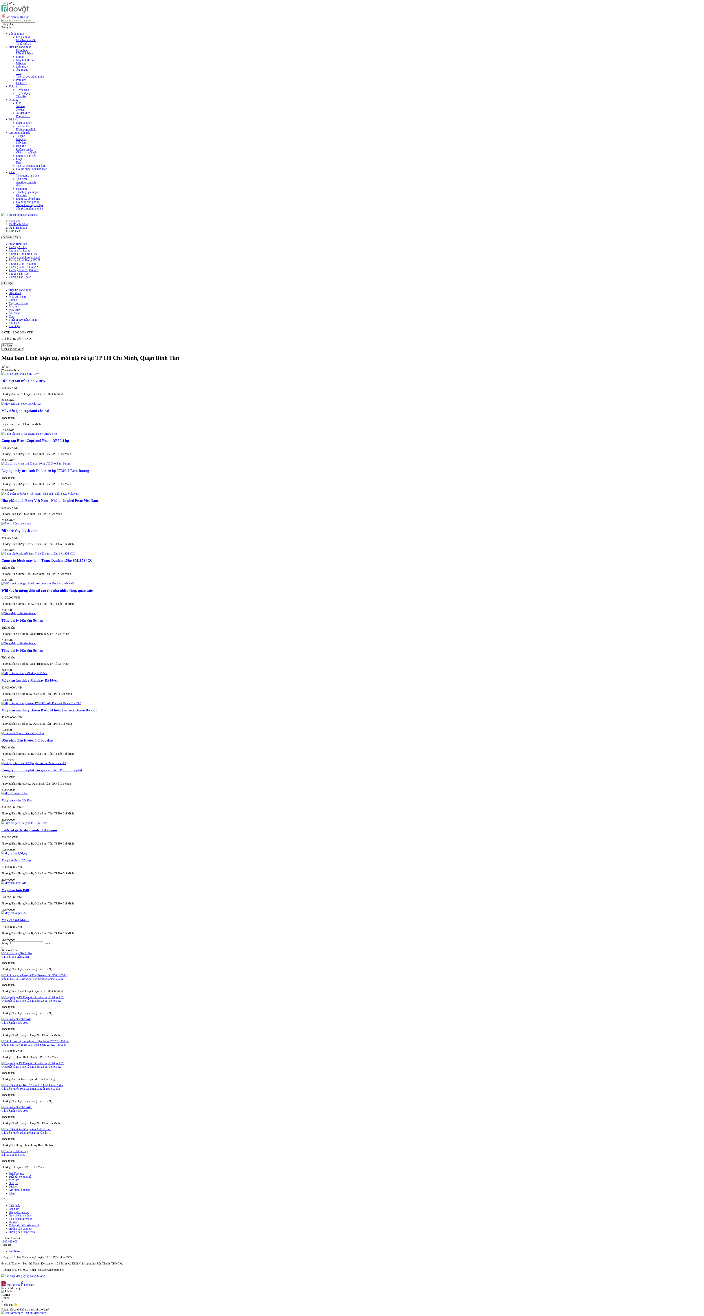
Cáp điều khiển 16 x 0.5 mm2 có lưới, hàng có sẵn (30, 1088)
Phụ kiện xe (23, 116)
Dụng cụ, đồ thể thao (28, 198)
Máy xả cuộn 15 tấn (16, 800)
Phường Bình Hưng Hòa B (24, 260)
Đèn (18, 162)
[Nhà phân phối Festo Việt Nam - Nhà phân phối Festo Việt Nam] (40, 493)
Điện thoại (22, 50)
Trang (5, 943)
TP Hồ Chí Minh (18, 224)
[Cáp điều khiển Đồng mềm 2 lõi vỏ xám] (26, 1129)
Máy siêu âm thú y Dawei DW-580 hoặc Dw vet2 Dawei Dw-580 (49, 710)
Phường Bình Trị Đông (22, 263)
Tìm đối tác (22, 126)
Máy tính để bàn (25, 60)
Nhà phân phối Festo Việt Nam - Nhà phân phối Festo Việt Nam (50, 500)
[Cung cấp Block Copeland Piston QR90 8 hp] (29, 433)
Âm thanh (22, 69)
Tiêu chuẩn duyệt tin (20, 1218)
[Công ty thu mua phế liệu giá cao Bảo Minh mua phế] (33, 763)
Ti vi (18, 73)
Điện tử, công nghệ (20, 289)
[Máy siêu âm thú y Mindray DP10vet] (24, 673)
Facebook (14, 1251)
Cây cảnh (21, 195)
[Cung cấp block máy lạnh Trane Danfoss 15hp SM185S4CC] (38, 553)
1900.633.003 (9, 1241)
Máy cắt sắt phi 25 (15, 920)
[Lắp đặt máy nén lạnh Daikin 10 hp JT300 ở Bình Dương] (36, 463)
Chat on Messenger (34, 1312)
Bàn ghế (21, 145)
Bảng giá (14, 1208)
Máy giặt (21, 139)
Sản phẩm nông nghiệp (29, 208)
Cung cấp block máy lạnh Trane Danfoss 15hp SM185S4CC (47, 560)
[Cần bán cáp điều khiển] (16, 953)
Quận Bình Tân (18, 227)
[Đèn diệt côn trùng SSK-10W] (20, 373)
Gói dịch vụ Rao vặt (17, 17)
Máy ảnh (21, 63)
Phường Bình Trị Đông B (23, 270)
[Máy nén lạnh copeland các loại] (21, 403)
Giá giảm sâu (23, 36)
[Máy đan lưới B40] (13, 882)
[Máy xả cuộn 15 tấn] (14, 793)
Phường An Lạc (18, 247)
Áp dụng (7, 345)
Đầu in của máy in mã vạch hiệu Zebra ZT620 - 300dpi (33, 1044)
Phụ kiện (21, 79)
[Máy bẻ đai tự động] (14, 853)
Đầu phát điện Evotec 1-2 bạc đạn (27, 740)
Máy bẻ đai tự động (16, 860)
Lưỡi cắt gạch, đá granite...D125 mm (29, 830)
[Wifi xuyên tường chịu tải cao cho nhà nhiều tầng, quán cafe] (37, 583)
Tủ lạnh (20, 135)
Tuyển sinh (22, 89)
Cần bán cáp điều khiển (15, 956)
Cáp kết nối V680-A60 (14, 1022)
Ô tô (18, 102)
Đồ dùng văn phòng (27, 201)
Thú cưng (21, 178)
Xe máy (20, 106)
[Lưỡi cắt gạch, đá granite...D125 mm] (24, 823)
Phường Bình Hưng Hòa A (24, 257)
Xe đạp (20, 109)
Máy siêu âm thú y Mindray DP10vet (29, 680)
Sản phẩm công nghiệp (29, 205)
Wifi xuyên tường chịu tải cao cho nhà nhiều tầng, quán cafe (47, 590)
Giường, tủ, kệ (24, 149)
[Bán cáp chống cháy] (14, 1151)
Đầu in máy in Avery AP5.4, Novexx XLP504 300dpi (32, 978)
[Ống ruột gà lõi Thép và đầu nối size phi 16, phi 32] (32, 997)
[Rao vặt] (15, 12)
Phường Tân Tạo (19, 273)
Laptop (20, 56)
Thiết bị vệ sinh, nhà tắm (30, 165)
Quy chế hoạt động (20, 1215)
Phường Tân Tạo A (20, 276)
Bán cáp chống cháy (13, 1154)
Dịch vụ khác (24, 122)
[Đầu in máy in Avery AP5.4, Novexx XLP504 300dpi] (34, 975)
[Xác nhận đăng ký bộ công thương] (23, 1276)
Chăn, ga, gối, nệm (27, 152)
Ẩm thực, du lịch (26, 182)
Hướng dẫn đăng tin (20, 1228)
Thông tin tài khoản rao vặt (24, 1225)
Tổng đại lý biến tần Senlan (22, 620)
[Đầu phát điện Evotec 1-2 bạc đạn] (22, 733)
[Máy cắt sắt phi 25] (13, 913)
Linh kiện (21, 83)
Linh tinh (21, 188)
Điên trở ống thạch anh (19, 531)
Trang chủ (15, 221)
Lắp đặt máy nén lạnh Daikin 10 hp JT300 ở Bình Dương (45, 471)
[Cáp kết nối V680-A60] (16, 1019)
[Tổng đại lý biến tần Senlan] (18, 613)
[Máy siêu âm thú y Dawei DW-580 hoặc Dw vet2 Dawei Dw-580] (41, 703)
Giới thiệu (14, 1205)
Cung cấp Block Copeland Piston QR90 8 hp (35, 441)
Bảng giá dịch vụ (19, 1212)
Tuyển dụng (23, 93)
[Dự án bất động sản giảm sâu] (19, 214)
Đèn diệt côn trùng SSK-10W (23, 381)
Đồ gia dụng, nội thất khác (31, 168)
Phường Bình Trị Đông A (23, 267)
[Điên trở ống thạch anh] (16, 523)
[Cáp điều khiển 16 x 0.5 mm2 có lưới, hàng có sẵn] (32, 1085)
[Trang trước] (2, 947)
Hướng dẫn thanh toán (22, 1232)
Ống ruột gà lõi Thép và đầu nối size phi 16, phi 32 (31, 1000)
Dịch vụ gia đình (26, 129)
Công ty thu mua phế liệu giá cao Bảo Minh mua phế (41, 770)
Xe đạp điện (23, 112)
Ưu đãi (13, 1222)
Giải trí (20, 185)
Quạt (19, 159)
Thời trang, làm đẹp (27, 175)
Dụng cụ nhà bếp (26, 155)
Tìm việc (21, 96)
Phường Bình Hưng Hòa (23, 253)
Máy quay (22, 66)
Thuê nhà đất (23, 43)
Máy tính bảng (24, 53)
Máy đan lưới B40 (15, 890)
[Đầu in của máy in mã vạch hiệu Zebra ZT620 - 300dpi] (35, 1041)
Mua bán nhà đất (26, 40)
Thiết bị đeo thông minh (30, 76)
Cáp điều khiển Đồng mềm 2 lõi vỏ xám (24, 1132)
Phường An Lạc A (19, 250)
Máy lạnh (21, 142)
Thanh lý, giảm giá (27, 192)
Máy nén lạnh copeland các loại (25, 411)
